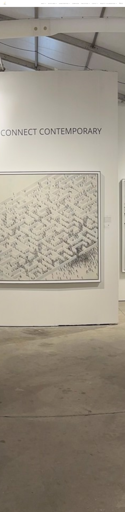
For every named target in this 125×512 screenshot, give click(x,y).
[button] (43, 3)
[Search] (120, 3)
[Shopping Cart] (121, 3)
